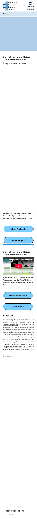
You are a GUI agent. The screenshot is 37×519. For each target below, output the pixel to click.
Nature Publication (18, 229)
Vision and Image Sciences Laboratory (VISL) (17, 349)
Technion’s (21, 322)
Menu (7, 14)
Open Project (18, 240)
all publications (10, 515)
